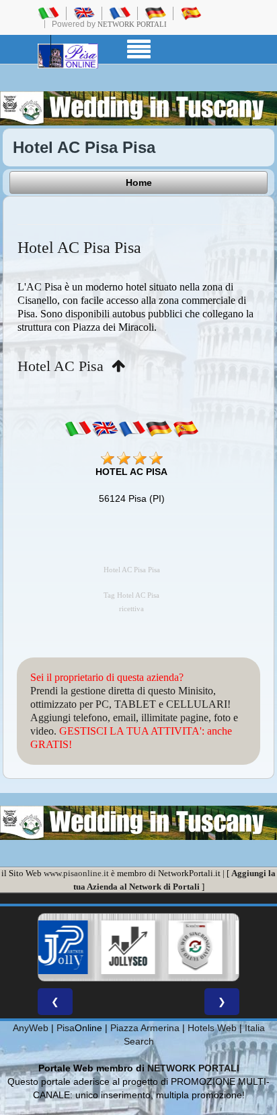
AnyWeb (30, 1027)
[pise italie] (119, 13)
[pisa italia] (48, 13)
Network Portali (132, 24)
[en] (104, 428)
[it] (78, 428)
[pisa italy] (84, 13)
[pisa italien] (155, 13)
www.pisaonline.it (76, 873)
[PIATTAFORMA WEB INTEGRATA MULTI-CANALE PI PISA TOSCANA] (181, 947)
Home (139, 182)
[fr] (131, 428)
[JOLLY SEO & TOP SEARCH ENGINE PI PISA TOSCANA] (114, 947)
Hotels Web (212, 1027)
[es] (185, 428)
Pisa (65, 1027)
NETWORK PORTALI (193, 1068)
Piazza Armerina (145, 1027)
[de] (158, 428)
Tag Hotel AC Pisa (131, 595)
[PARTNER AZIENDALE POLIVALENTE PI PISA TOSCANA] (46, 947)
